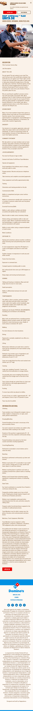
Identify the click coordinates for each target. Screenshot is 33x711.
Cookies (16, 597)
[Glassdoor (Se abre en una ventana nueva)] (24, 605)
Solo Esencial (24, 12)
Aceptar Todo (10, 12)
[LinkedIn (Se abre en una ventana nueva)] (16, 605)
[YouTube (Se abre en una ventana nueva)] (20, 605)
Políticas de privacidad (16, 600)
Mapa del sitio (16, 595)
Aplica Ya (7, 569)
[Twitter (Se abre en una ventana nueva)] (8, 605)
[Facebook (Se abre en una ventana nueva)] (12, 605)
